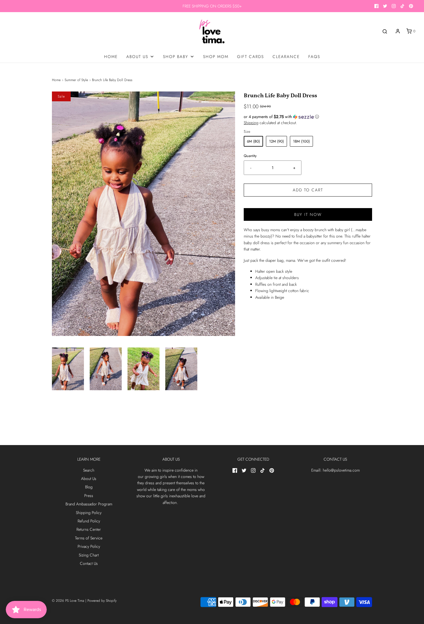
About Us (88, 478)
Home (111, 56)
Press (88, 495)
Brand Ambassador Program (88, 504)
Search (88, 470)
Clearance (286, 56)
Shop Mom (215, 56)
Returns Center (88, 529)
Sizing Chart (89, 555)
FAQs (314, 56)
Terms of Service (88, 538)
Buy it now (308, 214)
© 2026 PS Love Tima (68, 600)
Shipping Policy (89, 512)
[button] (68, 369)
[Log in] (397, 31)
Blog (89, 487)
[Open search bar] (385, 31)
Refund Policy (89, 521)
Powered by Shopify (102, 600)
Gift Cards (250, 56)
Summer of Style (76, 80)
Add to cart (308, 190)
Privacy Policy (89, 546)
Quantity (250, 155)
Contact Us (89, 563)
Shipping (251, 123)
